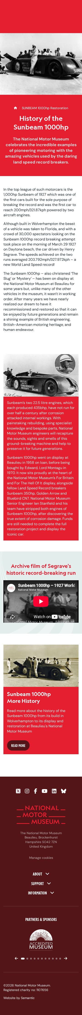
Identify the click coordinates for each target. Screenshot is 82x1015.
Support (38, 883)
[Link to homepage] (41, 815)
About (38, 873)
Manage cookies (41, 858)
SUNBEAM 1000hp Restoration (45, 108)
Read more (18, 745)
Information (38, 892)
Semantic (28, 998)
